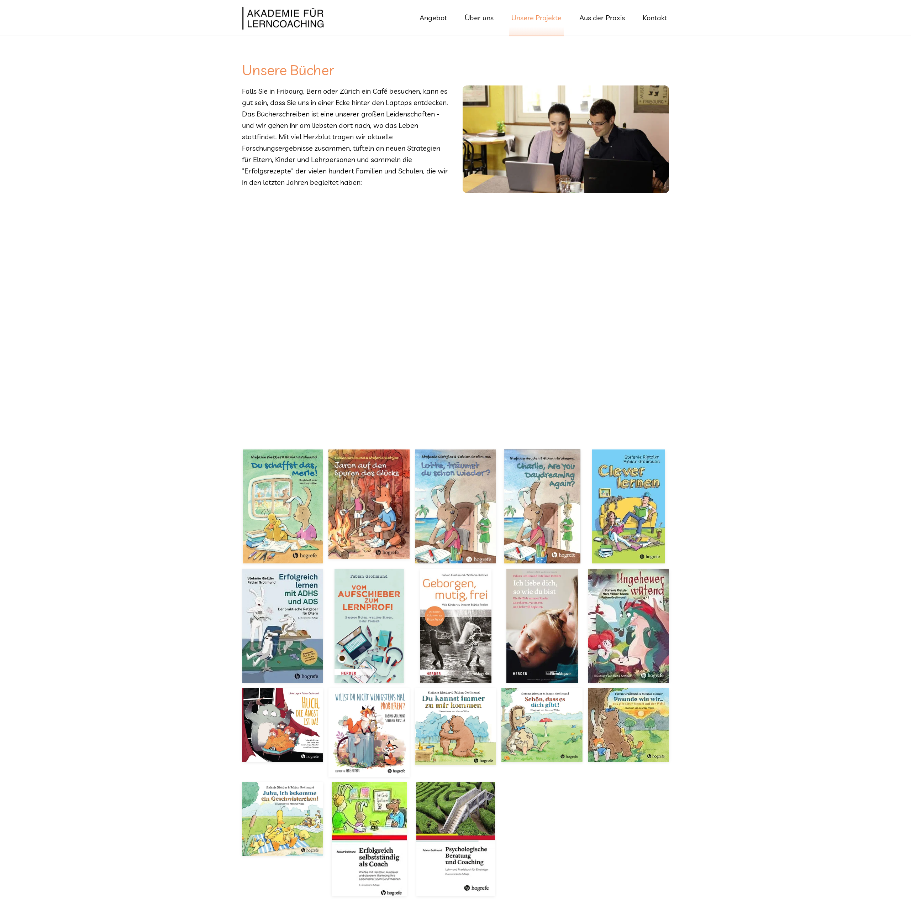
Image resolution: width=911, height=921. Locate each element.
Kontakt (655, 17)
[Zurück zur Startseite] (284, 18)
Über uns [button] (479, 17)
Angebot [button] (433, 17)
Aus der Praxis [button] (602, 17)
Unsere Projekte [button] (536, 17)
